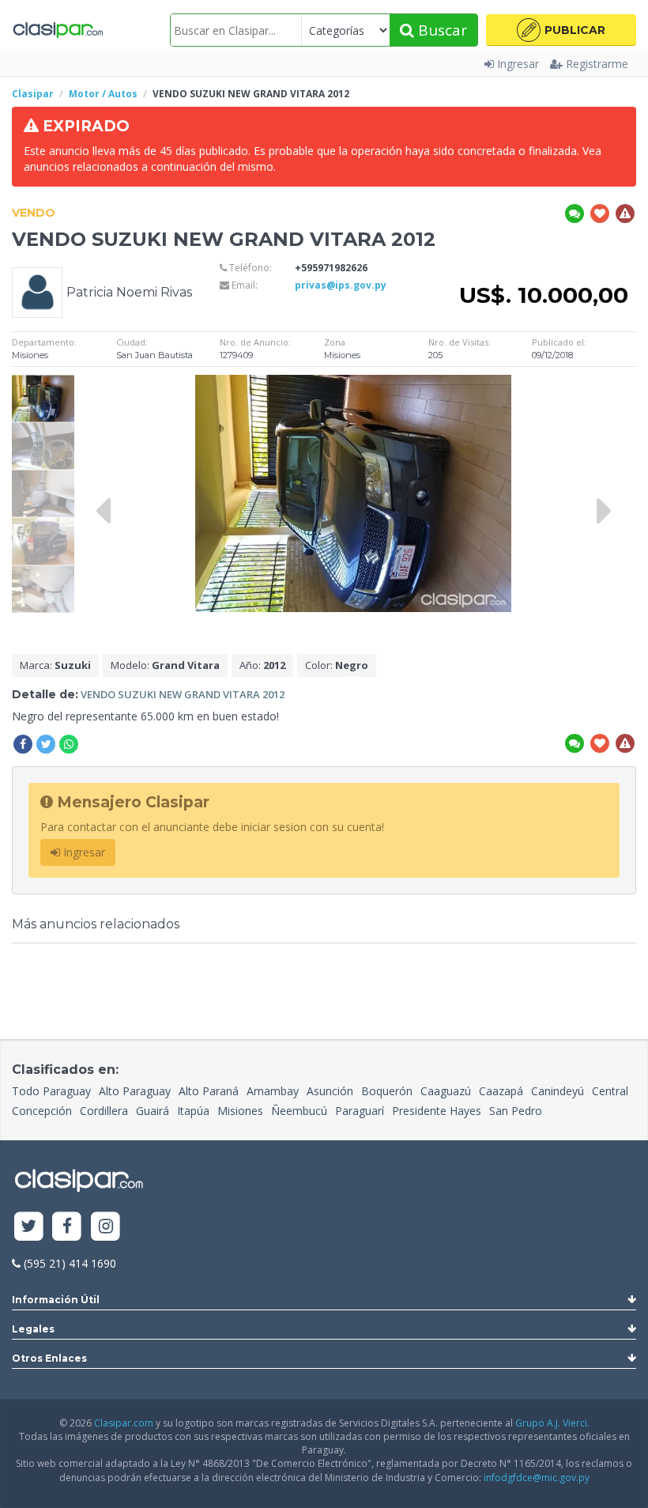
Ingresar (518, 63)
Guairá (152, 1110)
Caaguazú (445, 1090)
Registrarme (597, 63)
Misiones (240, 1110)
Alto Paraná (209, 1090)
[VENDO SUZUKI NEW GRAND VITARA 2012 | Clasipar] (43, 382)
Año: (262, 665)
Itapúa (193, 1110)
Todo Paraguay (51, 1090)
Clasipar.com (123, 1423)
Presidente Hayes (436, 1110)
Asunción (330, 1090)
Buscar (440, 30)
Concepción (42, 1110)
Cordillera (104, 1110)
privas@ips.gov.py (340, 285)
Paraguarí (359, 1110)
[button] (561, 30)
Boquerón (387, 1090)
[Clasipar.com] (57, 30)
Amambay (273, 1090)
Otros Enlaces (49, 1358)
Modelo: (165, 665)
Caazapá (501, 1090)
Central (610, 1090)
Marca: (55, 665)
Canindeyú (557, 1090)
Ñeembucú (299, 1110)
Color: (336, 665)
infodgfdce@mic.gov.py (537, 1477)
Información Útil (56, 1300)
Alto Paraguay (135, 1090)
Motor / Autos (103, 93)
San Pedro (515, 1110)
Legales (33, 1329)
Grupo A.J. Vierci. (552, 1423)
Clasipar (33, 93)
